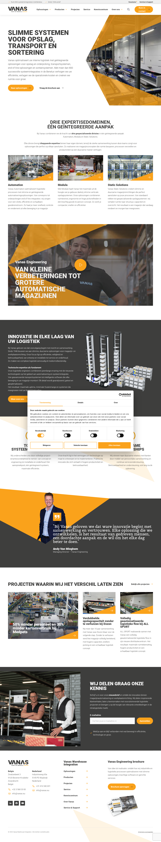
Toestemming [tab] (45, 403)
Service (86, 9)
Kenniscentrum (101, 9)
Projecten (75, 9)
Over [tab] (116, 403)
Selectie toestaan (81, 445)
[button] (44, 9)
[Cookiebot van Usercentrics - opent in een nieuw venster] (120, 395)
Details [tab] (80, 403)
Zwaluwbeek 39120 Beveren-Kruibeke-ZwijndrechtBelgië (18, 778)
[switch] (67, 435)
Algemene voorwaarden (145, 832)
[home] (17, 9)
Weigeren (47, 445)
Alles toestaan (114, 445)
